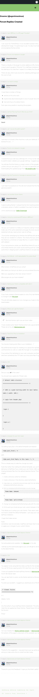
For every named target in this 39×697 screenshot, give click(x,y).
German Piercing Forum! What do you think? (20, 112)
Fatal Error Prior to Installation (16, 333)
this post (15, 296)
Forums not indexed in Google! (16, 54)
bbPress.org (3, 7)
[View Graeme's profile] (3, 38)
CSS (8, 362)
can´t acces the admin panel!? (16, 129)
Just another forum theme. (15, 194)
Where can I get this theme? (15, 309)
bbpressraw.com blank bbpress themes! (18, 532)
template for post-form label (15, 436)
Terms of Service (21, 693)
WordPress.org (5, 690)
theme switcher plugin (22, 631)
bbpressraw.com (19, 327)
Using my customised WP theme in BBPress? (20, 217)
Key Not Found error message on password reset (21, 175)
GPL (3, 693)
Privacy (14, 693)
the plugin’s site (30, 168)
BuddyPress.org (21, 690)
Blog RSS (32, 690)
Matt (27, 690)
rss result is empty (12, 81)
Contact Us (8, 693)
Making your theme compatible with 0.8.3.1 (19, 284)
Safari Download (21, 210)
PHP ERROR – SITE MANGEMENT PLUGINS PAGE (21, 256)
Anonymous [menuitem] (36, 2)
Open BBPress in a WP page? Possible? (18, 33)
